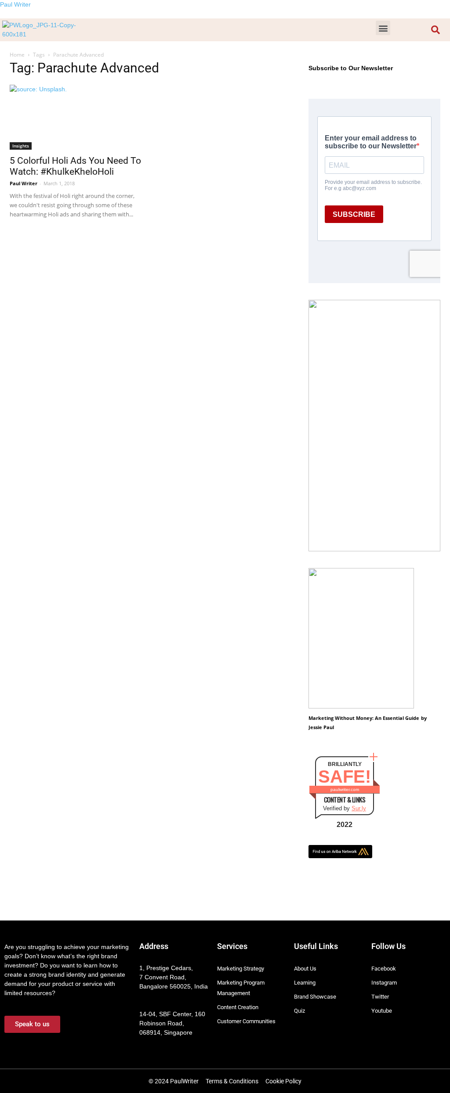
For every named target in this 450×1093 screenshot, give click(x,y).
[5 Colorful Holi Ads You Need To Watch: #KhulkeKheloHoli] (76, 117)
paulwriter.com (344, 789)
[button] (383, 28)
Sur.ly (359, 808)
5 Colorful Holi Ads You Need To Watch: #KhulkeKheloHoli (75, 166)
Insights (20, 146)
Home (17, 54)
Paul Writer (15, 4)
